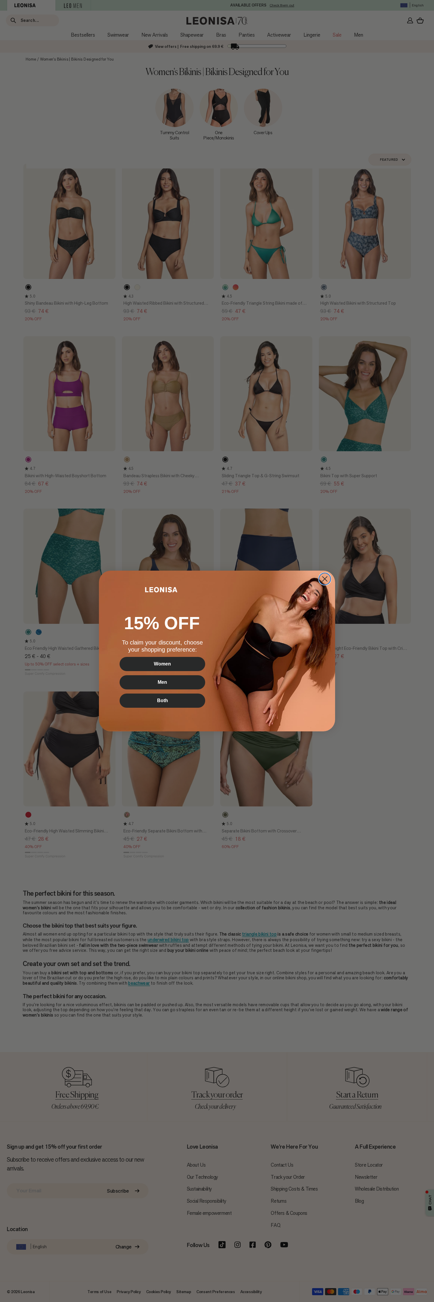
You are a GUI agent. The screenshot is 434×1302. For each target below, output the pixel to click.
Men (162, 682)
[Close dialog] (325, 579)
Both (162, 700)
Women (162, 663)
